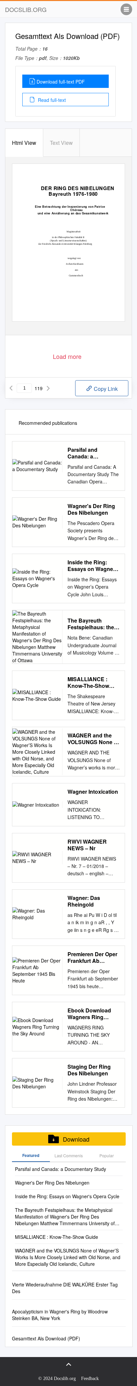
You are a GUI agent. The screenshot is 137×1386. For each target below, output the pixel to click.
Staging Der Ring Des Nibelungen (89, 1070)
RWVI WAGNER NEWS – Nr (87, 845)
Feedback (90, 1378)
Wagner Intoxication (93, 791)
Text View (61, 142)
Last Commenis (69, 1155)
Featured (30, 1155)
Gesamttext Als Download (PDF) (46, 1338)
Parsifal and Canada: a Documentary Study (93, 453)
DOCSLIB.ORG (26, 9)
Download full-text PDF (61, 81)
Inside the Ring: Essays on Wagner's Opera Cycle (93, 565)
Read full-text (51, 100)
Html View (24, 142)
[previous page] (11, 388)
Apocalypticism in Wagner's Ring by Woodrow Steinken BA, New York (60, 1314)
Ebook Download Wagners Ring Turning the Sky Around (89, 1013)
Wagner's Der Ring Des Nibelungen (91, 509)
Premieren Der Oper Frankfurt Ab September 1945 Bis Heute (93, 957)
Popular (106, 1155)
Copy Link (105, 389)
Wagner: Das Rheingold (84, 901)
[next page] (48, 388)
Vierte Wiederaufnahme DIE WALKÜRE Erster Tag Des (65, 1287)
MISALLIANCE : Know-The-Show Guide (88, 682)
